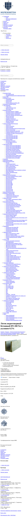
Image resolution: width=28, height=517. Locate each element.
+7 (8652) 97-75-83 (5, 504)
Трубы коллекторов (10, 209)
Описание (4, 377)
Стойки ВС (8, 261)
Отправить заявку (7, 28)
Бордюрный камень (7, 160)
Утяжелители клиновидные (12, 195)
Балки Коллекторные (11, 276)
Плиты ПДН (9, 100)
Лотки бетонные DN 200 (11, 138)
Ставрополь (8, 35)
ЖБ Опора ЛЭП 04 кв (11, 247)
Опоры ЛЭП (6, 239)
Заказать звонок (4, 54)
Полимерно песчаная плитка (12, 149)
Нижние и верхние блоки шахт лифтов (15, 236)
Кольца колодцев (10, 116)
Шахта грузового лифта (11, 234)
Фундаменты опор (7, 283)
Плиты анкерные (10, 301)
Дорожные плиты (10, 99)
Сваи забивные (6, 105)
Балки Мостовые (10, 171)
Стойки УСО (9, 260)
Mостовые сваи (9, 109)
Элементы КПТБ (10, 310)
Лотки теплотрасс (10, 126)
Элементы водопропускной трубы (14, 210)
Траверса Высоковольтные (12, 250)
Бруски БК (8, 309)
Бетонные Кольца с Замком (12, 111)
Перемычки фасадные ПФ (12, 231)
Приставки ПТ (9, 306)
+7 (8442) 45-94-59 (5, 500)
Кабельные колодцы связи (12, 120)
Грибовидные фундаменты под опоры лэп (16, 295)
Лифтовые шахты (7, 232)
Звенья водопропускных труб (10, 214)
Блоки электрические (11, 267)
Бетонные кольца (7, 110)
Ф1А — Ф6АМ (9, 288)
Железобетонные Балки (8, 161)
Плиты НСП (9, 304)
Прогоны (8, 173)
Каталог (5, 21)
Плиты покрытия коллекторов (13, 277)
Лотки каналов (9, 127)
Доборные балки (10, 275)
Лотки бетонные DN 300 (11, 137)
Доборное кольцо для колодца (13, 113)
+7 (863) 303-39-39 (5, 50)
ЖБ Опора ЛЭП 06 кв (11, 245)
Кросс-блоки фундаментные (12, 299)
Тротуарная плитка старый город (13, 155)
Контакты (5, 27)
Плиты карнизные (10, 281)
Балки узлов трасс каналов (12, 165)
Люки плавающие (10, 319)
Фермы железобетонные (11, 172)
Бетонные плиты (7, 98)
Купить (2, 358)
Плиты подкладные (10, 129)
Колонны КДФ (9, 190)
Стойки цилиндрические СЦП (13, 259)
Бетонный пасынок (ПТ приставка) (14, 244)
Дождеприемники (10, 316)
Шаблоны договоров (8, 24)
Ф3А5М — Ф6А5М (10, 294)
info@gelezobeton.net (5, 476)
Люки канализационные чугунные (14, 317)
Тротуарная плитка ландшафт (13, 157)
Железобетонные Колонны (9, 174)
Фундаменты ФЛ (10, 94)
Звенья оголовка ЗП (10, 216)
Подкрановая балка (10, 168)
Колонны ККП (9, 184)
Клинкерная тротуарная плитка (13, 156)
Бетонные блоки (7, 93)
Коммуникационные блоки (12, 270)
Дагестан (8, 34)
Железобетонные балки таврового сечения (16, 170)
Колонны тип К (9, 179)
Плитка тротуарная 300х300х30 (13, 146)
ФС (7, 292)
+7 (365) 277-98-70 (5, 490)
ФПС (7, 293)
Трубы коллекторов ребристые (13, 211)
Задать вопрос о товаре (14, 377)
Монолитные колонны (11, 178)
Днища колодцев (10, 117)
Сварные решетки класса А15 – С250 (14, 132)
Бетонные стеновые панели (9, 104)
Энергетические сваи (11, 107)
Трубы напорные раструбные (13, 206)
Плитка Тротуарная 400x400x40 (13, 148)
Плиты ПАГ (9, 101)
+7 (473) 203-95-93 (5, 495)
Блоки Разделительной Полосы (13, 264)
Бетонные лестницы (10, 140)
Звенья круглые (9, 222)
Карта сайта (3, 513)
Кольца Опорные (10, 121)
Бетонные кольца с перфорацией (13, 112)
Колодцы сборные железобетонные (14, 115)
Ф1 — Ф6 (8, 284)
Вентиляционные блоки (11, 268)
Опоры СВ (8, 254)
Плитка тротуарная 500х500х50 (13, 145)
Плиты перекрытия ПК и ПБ (12, 102)
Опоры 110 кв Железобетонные (13, 253)
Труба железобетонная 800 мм (13, 204)
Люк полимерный (10, 315)
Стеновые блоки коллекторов (13, 278)
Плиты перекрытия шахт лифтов (13, 237)
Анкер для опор (9, 308)
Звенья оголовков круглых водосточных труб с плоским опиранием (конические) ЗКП (16, 221)
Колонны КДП (9, 189)
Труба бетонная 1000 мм (11, 203)
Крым (7, 36)
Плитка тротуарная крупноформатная (15, 153)
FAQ (7, 17)
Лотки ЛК (8, 124)
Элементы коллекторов (8, 272)
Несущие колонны (10, 177)
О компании (6, 16)
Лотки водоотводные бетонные (10, 123)
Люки (4, 314)
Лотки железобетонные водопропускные (15, 128)
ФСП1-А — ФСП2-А (11, 297)
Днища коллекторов (10, 273)
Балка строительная (10, 166)
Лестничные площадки (11, 142)
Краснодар (8, 38)
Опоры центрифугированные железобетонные (13, 241)
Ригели (7, 162)
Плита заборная (9, 200)
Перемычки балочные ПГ (12, 229)
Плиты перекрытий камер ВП (13, 131)
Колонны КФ (9, 187)
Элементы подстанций (8, 300)
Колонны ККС (9, 183)
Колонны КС (9, 181)
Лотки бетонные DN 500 (11, 135)
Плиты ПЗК (6, 312)
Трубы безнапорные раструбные (13, 205)
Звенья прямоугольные (11, 215)
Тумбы (7, 238)
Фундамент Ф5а (9, 287)
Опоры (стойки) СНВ (11, 255)
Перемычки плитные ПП (12, 228)
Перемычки (6, 226)
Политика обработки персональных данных (11, 510)
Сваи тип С (8, 106)
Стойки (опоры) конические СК (13, 256)
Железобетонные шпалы (9, 192)
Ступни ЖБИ (9, 143)
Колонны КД (9, 188)
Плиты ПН (8, 303)
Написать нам (4, 61)
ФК (7, 289)
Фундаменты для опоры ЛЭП (13, 298)
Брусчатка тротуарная (11, 154)
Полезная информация (11, 18)
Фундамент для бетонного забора (13, 199)
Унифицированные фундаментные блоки (15, 95)
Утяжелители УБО (10, 194)
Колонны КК (9, 182)
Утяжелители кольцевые (11, 196)
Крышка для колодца (11, 118)
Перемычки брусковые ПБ (12, 227)
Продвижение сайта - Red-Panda (8, 515)
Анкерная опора (10, 251)
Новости (8, 20)
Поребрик (5, 159)
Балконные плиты (7, 279)
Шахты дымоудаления (11, 271)
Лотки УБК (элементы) (11, 311)
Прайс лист (6, 22)
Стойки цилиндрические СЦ (12, 257)
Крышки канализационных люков (14, 320)
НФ (7, 290)
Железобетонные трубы (8, 201)
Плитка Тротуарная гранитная (13, 150)
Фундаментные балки (11, 167)
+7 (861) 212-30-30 (5, 52)
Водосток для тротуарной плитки (14, 151)
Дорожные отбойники (8, 262)
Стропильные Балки (10, 164)
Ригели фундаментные (11, 305)
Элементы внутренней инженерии (11, 266)
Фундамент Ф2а (9, 286)
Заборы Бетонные (7, 198)
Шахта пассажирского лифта (12, 233)
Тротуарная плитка (7, 144)
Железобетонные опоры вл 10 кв (13, 243)
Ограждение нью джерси (12, 265)
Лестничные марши (7, 139)
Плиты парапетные (10, 282)
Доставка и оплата (7, 26)
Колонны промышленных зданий (14, 176)
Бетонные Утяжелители (8, 193)
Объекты (5, 23)
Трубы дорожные (10, 207)
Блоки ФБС (6, 96)
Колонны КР (9, 185)
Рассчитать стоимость (5, 371)
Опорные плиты (10, 122)
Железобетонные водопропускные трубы (15, 212)
